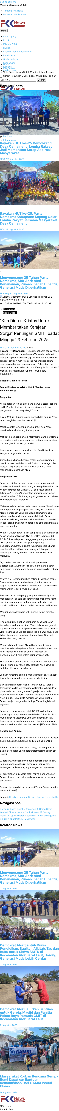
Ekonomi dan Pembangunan (17, 51)
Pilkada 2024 (10, 44)
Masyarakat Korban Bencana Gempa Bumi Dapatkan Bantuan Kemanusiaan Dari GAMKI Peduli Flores (29, 1081)
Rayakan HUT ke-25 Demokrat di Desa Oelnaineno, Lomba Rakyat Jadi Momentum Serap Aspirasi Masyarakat (26, 148)
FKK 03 (4, 347)
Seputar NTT (10, 312)
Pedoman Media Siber (14, 14)
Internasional (9, 140)
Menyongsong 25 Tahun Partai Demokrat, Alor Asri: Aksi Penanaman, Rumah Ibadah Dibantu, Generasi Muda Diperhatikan (29, 282)
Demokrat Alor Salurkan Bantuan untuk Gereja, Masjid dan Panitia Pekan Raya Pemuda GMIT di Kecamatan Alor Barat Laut (26, 1014)
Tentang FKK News (13, 10)
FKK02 (3, 159)
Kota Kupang (10, 36)
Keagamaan (9, 63)
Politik (6, 40)
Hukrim (7, 47)
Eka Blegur (5, 293)
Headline (13, 797)
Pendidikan (9, 55)
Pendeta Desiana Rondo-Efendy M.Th (38, 797)
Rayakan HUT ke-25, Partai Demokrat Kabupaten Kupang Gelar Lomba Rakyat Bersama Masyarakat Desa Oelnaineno (28, 218)
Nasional (7, 136)
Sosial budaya (10, 59)
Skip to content (8, 1)
